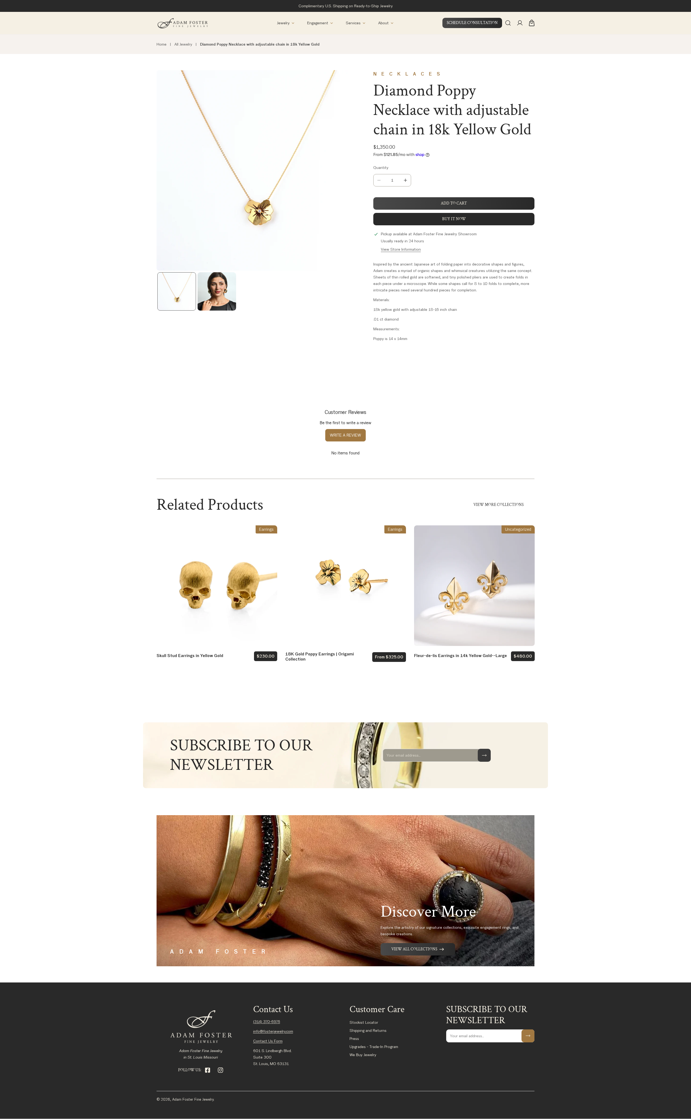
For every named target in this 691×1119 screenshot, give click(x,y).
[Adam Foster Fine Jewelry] (182, 23)
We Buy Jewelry (363, 1055)
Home (162, 44)
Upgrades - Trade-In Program (374, 1047)
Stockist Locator (364, 1022)
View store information (401, 249)
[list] (257, 170)
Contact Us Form (268, 1041)
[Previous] (169, 171)
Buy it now (454, 219)
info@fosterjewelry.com (273, 1031)
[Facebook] (207, 1070)
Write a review (345, 435)
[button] (285, 23)
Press (354, 1038)
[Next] (344, 171)
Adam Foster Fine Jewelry (193, 1099)
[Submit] (484, 755)
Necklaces (409, 74)
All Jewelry (183, 44)
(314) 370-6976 (266, 1021)
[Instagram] (220, 1070)
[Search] (508, 23)
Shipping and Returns (368, 1030)
